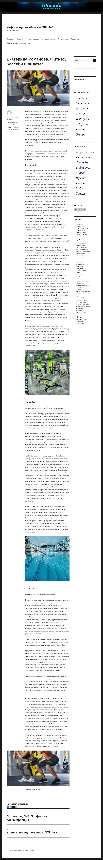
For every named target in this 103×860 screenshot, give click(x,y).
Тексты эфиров (80, 308)
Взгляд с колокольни (81, 247)
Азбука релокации (81, 232)
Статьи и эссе (63, 39)
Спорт (8, 132)
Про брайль (79, 287)
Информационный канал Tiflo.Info (30, 27)
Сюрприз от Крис (81, 302)
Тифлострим (79, 317)
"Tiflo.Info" (31, 850)
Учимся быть (79, 321)
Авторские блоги (48, 39)
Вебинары (78, 241)
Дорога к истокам (80, 256)
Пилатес (16, 130)
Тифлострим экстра (81, 319)
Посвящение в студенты (82, 281)
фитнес (13, 132)
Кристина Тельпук (12, 117)
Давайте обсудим (80, 253)
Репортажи (79, 294)
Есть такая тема (80, 260)
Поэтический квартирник (83, 285)
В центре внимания (81, 239)
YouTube (82, 98)
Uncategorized (79, 224)
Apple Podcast (85, 152)
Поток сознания (80, 283)
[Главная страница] (51, 6)
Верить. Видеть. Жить (82, 243)
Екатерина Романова (13, 125)
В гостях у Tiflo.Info (81, 234)
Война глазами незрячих (82, 249)
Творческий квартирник (82, 304)
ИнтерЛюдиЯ (79, 266)
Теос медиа (79, 310)
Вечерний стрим (80, 245)
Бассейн (9, 127)
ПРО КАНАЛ (79, 289)
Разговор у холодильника (83, 291)
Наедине (78, 272)
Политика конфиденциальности (18, 43)
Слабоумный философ (82, 298)
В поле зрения (79, 237)
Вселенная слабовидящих (83, 251)
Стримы (20, 39)
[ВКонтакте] (8, 807)
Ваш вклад (75, 39)
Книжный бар (79, 268)
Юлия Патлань (80, 323)
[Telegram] (10, 807)
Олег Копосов (79, 275)
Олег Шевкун (79, 277)
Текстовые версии (33, 39)
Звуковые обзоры (80, 264)
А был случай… (80, 226)
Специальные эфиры (81, 300)
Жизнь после (79, 262)
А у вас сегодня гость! (82, 228)
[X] (13, 807)
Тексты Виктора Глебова (83, 306)
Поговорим (79, 279)
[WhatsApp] (16, 807)
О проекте (10, 39)
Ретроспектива (80, 296)
